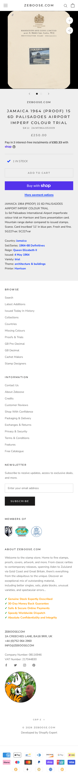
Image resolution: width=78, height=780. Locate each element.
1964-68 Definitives (32, 245)
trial (17, 259)
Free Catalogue (14, 451)
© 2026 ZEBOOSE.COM (39, 727)
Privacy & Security (16, 431)
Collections (12, 317)
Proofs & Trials (14, 337)
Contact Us (12, 385)
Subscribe (20, 501)
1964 (26, 255)
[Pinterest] (33, 665)
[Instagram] (24, 665)
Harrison (20, 268)
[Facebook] (6, 665)
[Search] (65, 5)
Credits (9, 398)
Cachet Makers (14, 357)
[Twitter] (15, 665)
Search (9, 298)
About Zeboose (14, 392)
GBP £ (37, 719)
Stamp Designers (15, 363)
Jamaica (21, 241)
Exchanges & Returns (18, 425)
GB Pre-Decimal (15, 344)
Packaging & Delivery (18, 418)
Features (10, 445)
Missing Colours (15, 330)
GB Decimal (12, 350)
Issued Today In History (19, 311)
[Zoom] (69, 20)
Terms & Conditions (17, 438)
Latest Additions (15, 304)
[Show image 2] (41, 94)
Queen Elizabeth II (25, 250)
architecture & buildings (30, 264)
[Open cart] (72, 5)
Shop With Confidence (19, 412)
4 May (18, 255)
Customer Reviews (16, 405)
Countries (11, 324)
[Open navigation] (6, 5)
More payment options (39, 195)
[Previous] (29, 94)
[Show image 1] (37, 94)
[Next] (48, 94)
